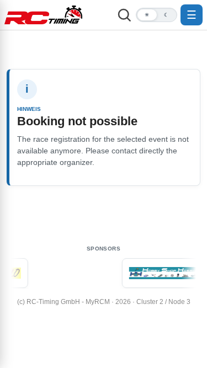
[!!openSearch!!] (124, 15)
